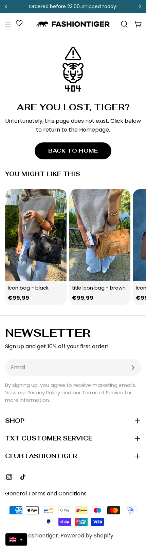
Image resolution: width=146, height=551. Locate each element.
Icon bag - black (28, 287)
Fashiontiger (41, 535)
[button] (16, 539)
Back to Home (73, 150)
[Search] (124, 24)
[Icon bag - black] (36, 235)
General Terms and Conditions (46, 493)
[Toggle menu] (8, 24)
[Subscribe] (132, 367)
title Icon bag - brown (99, 287)
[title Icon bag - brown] (100, 235)
